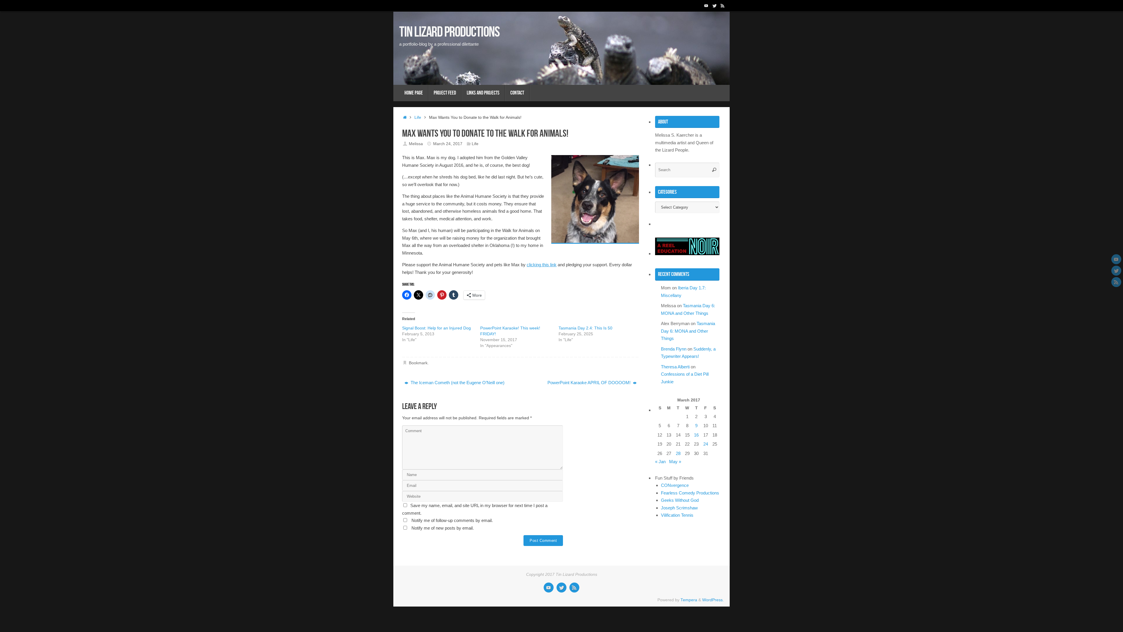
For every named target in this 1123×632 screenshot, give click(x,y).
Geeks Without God (680, 500)
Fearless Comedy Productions (690, 492)
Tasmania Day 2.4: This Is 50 (585, 328)
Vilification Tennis (677, 515)
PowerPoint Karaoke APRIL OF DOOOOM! (589, 382)
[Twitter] (714, 5)
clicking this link (542, 264)
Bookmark (418, 363)
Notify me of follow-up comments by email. (452, 520)
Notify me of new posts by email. (442, 527)
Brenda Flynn (673, 348)
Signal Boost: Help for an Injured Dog (436, 328)
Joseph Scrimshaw (679, 507)
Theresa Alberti (675, 366)
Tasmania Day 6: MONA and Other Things (688, 331)
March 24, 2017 (447, 144)
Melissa (416, 144)
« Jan (660, 461)
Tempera (689, 600)
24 (705, 444)
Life (417, 117)
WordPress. (713, 600)
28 (678, 453)
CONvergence (675, 485)
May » (675, 461)
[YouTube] (706, 5)
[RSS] (723, 5)
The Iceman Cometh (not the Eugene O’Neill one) (456, 382)
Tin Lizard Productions (449, 31)
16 (696, 434)
